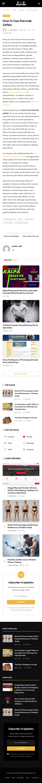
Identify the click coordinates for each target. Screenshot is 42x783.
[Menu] (3, 3)
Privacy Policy (20, 610)
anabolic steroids (10, 219)
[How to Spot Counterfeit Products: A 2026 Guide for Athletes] (8, 701)
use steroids (8, 223)
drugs (20, 219)
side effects (29, 219)
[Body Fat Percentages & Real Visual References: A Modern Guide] (8, 393)
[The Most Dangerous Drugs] (8, 420)
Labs (13, 777)
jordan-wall (13, 30)
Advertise (20, 777)
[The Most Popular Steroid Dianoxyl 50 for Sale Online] (21, 311)
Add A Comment (21, 374)
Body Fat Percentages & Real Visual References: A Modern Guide (26, 393)
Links (27, 777)
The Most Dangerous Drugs (26, 417)
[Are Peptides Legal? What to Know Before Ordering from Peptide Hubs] (8, 406)
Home (7, 777)
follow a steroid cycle (17, 92)
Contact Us (35, 777)
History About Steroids (31, 236)
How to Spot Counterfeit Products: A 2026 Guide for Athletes (26, 701)
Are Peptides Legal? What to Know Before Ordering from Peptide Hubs (27, 406)
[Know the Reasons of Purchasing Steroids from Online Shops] (21, 346)
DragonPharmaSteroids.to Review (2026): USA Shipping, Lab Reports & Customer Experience (23, 490)
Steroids (6, 15)
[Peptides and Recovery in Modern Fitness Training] (21, 545)
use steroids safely (21, 223)
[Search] (39, 3)
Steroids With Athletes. (11, 236)
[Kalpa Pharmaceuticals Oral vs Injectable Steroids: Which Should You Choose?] (21, 276)
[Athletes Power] (21, 3)
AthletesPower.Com (29, 773)
